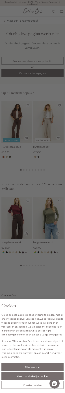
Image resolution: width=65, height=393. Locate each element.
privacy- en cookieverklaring (40, 352)
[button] (54, 383)
